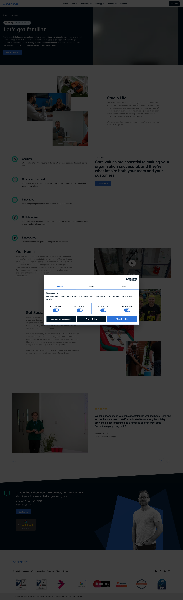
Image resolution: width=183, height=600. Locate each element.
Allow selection (91, 319)
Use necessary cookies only (61, 319)
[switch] (80, 310)
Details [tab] (91, 286)
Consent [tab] (60, 286)
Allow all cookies (122, 319)
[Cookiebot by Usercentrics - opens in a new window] (127, 279)
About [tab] (123, 286)
